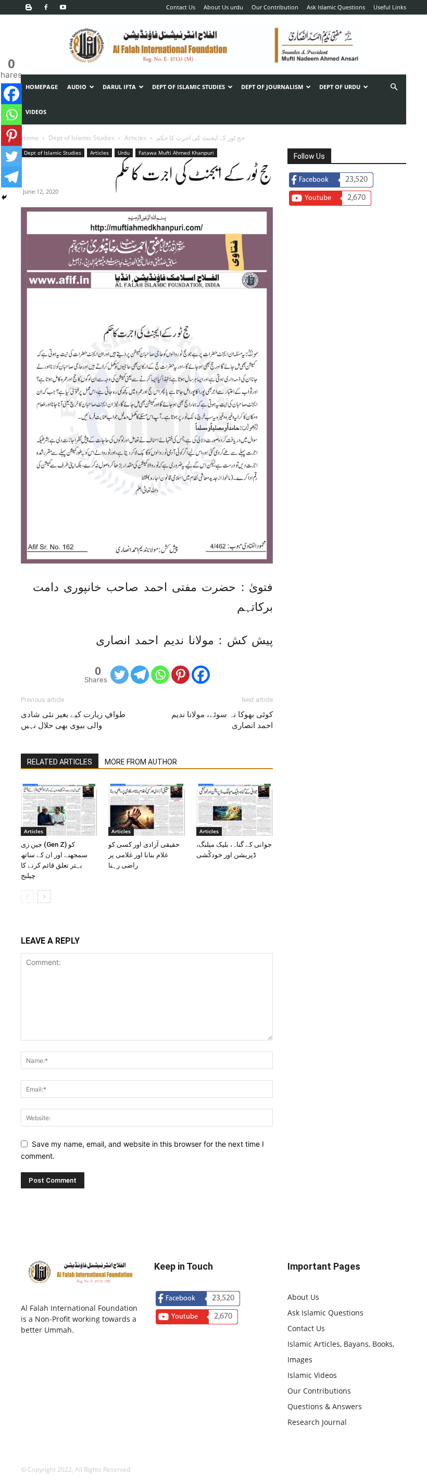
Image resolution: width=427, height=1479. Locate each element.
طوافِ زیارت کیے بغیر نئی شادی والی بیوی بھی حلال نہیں (73, 720)
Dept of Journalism (272, 87)
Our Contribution (275, 7)
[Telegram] (140, 675)
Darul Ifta (119, 87)
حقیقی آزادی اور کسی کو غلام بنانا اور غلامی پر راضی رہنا (144, 855)
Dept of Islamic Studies (188, 87)
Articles (135, 137)
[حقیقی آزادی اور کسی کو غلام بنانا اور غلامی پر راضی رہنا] (146, 809)
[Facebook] (46, 7)
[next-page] (44, 896)
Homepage (42, 87)
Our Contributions (319, 1391)
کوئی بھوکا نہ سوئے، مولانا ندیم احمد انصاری (222, 720)
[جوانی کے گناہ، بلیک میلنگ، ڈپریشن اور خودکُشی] (234, 809)
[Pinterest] (180, 675)
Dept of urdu (339, 87)
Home (30, 137)
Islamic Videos (312, 1375)
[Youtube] (63, 7)
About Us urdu (223, 7)
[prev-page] (27, 896)
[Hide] (4, 197)
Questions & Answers (324, 1406)
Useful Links (389, 7)
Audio (76, 87)
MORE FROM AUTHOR (141, 762)
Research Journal (317, 1422)
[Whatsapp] (160, 675)
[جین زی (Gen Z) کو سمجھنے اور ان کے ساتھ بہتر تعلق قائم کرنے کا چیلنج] (59, 809)
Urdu (124, 152)
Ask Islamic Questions (336, 7)
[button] (393, 87)
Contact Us (180, 7)
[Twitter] (119, 675)
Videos (36, 112)
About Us (303, 1297)
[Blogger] (28, 7)
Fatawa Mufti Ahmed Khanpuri (176, 152)
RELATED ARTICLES (59, 762)
